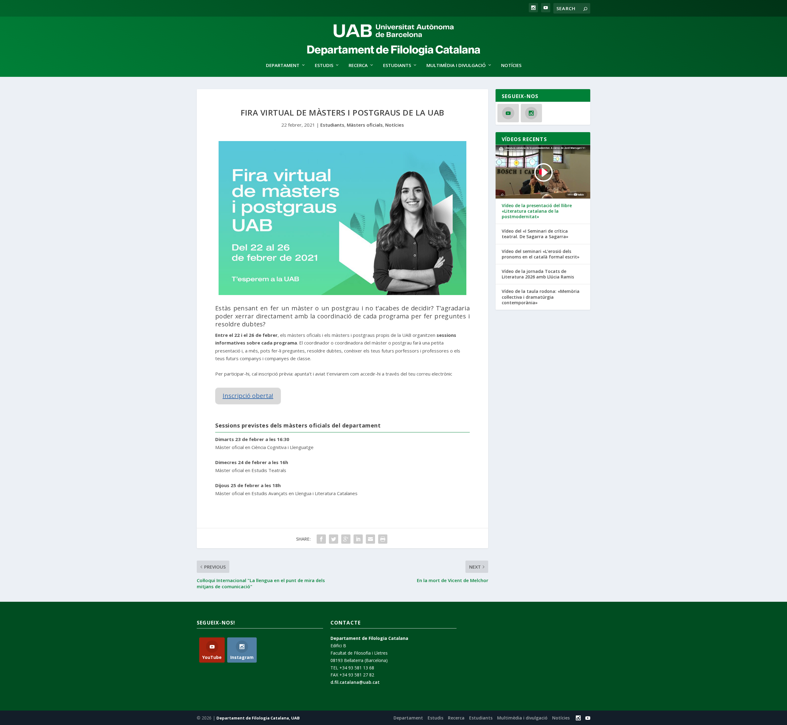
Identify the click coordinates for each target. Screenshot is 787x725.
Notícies (511, 65)
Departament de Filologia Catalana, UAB (258, 718)
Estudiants (332, 125)
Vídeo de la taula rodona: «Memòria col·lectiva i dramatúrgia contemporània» (540, 297)
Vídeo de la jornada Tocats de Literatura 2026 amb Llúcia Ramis (538, 274)
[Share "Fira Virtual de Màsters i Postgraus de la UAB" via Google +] (346, 539)
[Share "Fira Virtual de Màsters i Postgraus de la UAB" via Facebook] (321, 539)
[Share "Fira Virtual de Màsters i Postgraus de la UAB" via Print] (383, 539)
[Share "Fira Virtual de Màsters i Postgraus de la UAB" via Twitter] (333, 539)
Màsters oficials (365, 125)
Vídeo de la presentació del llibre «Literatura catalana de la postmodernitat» (537, 211)
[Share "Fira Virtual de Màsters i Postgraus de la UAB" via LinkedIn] (358, 539)
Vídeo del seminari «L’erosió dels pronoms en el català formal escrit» (540, 254)
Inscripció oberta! (248, 396)
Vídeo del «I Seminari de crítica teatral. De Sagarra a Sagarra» (535, 233)
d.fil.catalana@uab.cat (355, 682)
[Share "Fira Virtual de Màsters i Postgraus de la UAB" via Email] (370, 539)
